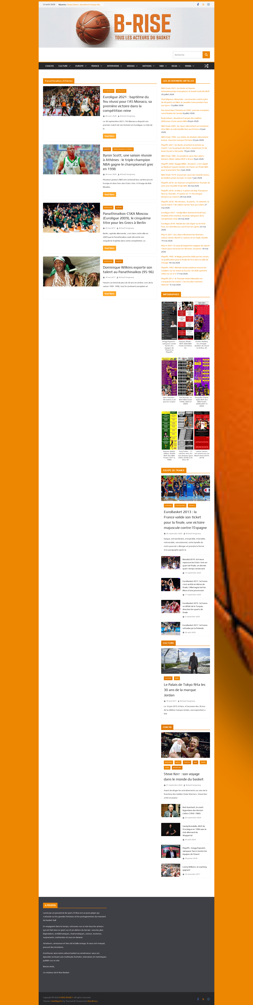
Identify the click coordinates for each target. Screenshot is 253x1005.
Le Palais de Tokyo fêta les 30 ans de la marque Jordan (184, 690)
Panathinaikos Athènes (123, 149)
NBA (161, 65)
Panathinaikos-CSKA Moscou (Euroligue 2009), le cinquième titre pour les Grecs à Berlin (127, 218)
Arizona (168, 762)
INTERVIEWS (113, 65)
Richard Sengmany (127, 116)
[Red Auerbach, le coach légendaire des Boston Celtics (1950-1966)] (170, 812)
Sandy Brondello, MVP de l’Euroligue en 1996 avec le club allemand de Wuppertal (194, 831)
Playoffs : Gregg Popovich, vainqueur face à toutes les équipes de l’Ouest (195, 851)
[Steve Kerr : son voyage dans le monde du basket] (185, 745)
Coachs (187, 762)
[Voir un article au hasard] (206, 65)
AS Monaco (108, 91)
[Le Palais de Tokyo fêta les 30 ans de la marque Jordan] (185, 661)
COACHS (49, 65)
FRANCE (95, 65)
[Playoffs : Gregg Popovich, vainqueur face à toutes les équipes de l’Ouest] (170, 853)
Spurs (203, 762)
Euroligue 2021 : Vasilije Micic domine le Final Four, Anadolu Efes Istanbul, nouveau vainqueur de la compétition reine (183, 215)
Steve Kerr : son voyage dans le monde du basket (184, 776)
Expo (177, 678)
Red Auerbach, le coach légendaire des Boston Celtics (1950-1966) (193, 810)
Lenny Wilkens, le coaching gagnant (195, 868)
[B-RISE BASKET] (126, 9)
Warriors (177, 767)
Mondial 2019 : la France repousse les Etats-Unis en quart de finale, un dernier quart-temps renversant (195, 564)
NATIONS (147, 65)
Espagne (168, 505)
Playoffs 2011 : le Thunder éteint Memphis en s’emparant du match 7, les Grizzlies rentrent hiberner (181, 281)
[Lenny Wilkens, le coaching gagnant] (170, 871)
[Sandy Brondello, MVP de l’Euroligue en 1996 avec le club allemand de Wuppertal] (170, 833)
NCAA (174, 65)
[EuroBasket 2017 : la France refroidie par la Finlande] (170, 629)
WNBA (188, 65)
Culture (168, 678)
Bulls (178, 762)
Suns (167, 767)
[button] (69, 66)
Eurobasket (180, 505)
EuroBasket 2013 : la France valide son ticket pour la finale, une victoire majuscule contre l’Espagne (185, 520)
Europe (107, 149)
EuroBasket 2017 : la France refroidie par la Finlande (195, 626)
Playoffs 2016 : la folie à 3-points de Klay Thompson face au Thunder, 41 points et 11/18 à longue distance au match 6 (184, 193)
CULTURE (62, 65)
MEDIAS (131, 65)
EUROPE (79, 65)
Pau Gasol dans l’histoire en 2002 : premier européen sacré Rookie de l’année (83, 4)
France (192, 505)
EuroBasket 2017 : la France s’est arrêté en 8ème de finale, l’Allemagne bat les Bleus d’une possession (195, 586)
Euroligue (121, 91)
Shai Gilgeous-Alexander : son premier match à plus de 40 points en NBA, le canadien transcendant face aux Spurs (184, 102)
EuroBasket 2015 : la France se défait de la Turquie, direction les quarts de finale (195, 608)
